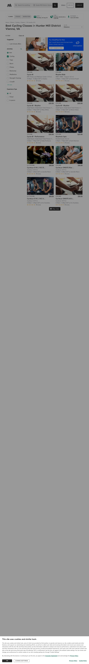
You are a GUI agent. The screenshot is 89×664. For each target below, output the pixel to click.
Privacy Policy (74, 655)
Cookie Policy (83, 660)
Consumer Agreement (51, 655)
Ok (7, 660)
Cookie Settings (21, 660)
